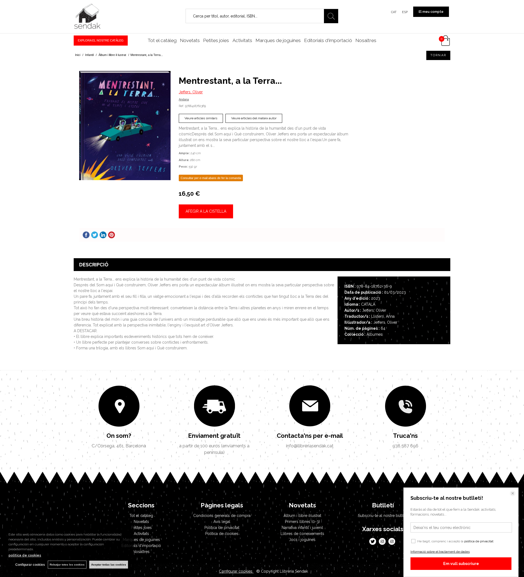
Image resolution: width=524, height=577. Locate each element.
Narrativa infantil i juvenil (302, 527)
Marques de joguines (278, 40)
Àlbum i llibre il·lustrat (302, 515)
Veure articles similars (200, 118)
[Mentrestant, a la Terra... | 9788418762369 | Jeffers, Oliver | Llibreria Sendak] (125, 125)
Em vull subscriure (461, 563)
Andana (184, 99)
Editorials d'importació (328, 40)
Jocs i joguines (302, 539)
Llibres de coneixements (302, 533)
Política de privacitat (221, 527)
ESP (405, 12)
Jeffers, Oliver (191, 92)
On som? (118, 435)
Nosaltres (366, 40)
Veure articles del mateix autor (253, 118)
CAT (394, 12)
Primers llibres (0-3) (302, 521)
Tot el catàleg (162, 40)
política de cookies (24, 555)
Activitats (242, 40)
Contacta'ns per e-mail (310, 435)
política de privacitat (478, 541)
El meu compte (431, 12)
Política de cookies (222, 533)
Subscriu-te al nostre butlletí (383, 515)
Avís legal (221, 521)
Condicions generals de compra (222, 515)
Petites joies (216, 40)
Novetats (190, 40)
